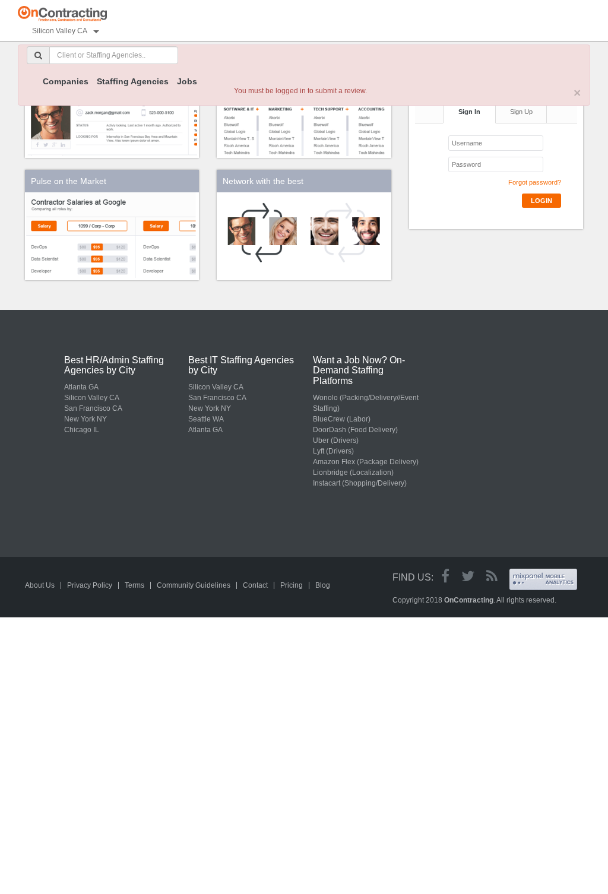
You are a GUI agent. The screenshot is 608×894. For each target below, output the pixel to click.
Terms (134, 585)
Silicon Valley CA (91, 398)
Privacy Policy (89, 585)
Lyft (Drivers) (333, 451)
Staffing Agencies (133, 81)
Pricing (291, 585)
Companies (65, 81)
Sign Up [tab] (521, 111)
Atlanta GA (81, 387)
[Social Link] (445, 576)
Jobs (187, 81)
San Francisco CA (93, 408)
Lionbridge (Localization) (353, 472)
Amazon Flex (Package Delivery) (366, 462)
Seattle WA (206, 419)
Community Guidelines (193, 585)
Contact (255, 585)
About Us (40, 585)
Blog (322, 585)
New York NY (85, 419)
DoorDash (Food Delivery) (355, 430)
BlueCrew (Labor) (341, 419)
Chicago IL (81, 430)
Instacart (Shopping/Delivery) (360, 483)
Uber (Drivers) (336, 440)
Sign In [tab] (469, 111)
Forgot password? (534, 182)
